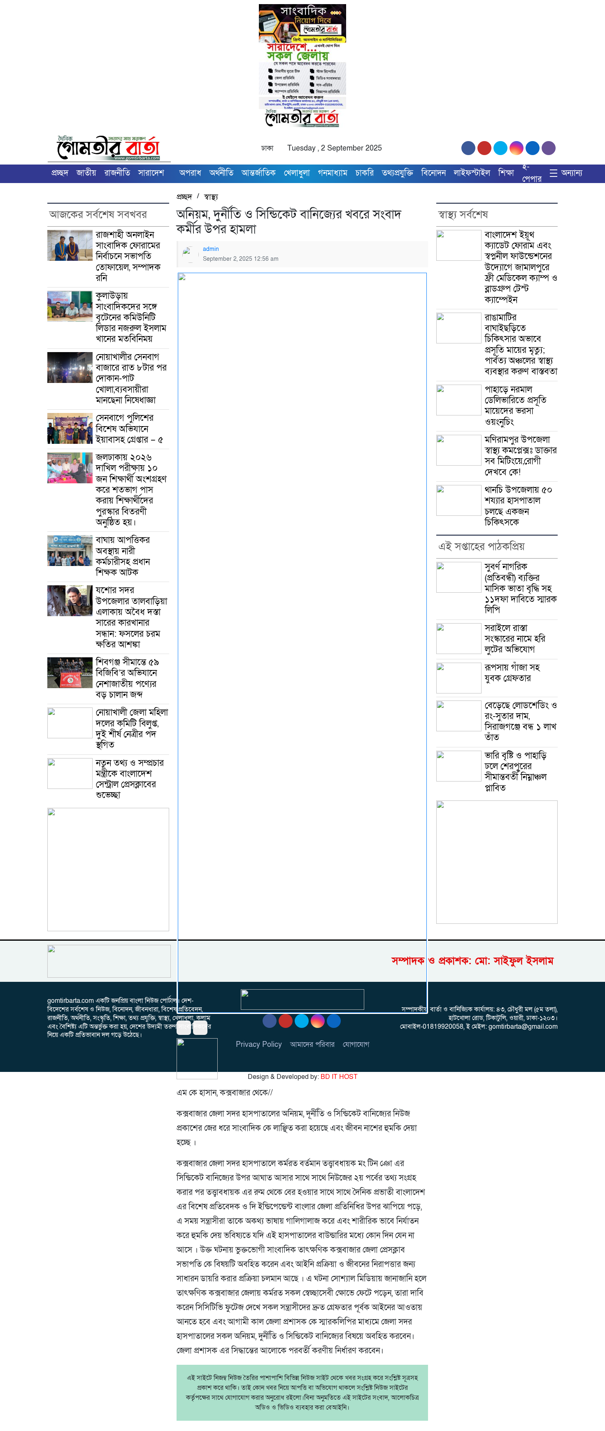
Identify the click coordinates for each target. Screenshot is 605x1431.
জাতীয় (86, 173)
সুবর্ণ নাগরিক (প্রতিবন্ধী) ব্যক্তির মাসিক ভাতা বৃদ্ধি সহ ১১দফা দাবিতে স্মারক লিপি (521, 588)
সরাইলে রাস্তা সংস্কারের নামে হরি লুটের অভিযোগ (515, 639)
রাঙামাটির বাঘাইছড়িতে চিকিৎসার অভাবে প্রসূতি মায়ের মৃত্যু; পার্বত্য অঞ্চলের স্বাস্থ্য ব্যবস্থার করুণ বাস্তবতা (521, 345)
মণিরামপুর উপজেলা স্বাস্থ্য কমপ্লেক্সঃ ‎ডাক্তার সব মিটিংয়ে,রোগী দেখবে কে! (521, 456)
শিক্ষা (506, 173)
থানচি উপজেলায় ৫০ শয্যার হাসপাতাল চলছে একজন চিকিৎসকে (518, 506)
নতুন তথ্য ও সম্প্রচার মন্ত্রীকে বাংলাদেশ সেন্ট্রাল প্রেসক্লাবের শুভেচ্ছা (130, 779)
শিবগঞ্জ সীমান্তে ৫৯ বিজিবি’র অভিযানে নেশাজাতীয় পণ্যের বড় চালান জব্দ (127, 678)
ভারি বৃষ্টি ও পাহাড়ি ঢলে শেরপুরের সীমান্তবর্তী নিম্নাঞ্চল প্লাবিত (516, 772)
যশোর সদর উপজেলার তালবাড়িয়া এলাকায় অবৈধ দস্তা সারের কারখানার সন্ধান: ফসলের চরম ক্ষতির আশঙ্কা (131, 617)
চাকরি (365, 173)
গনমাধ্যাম (332, 173)
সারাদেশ (151, 173)
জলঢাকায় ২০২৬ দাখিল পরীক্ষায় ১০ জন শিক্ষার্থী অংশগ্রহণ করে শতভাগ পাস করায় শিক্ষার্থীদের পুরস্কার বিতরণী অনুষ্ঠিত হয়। (131, 490)
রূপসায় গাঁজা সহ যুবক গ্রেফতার (512, 673)
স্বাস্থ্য (211, 197)
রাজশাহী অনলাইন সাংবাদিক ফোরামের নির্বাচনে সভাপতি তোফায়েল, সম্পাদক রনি (129, 256)
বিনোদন (433, 173)
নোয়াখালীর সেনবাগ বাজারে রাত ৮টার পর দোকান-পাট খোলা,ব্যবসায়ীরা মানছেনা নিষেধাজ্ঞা (131, 378)
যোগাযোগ (356, 1044)
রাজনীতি (117, 173)
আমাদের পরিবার (312, 1044)
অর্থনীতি (221, 173)
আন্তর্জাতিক (259, 173)
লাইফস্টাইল (472, 173)
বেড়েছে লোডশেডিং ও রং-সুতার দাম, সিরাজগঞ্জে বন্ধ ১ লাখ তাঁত (521, 722)
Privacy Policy (259, 1044)
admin (211, 249)
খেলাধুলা (297, 173)
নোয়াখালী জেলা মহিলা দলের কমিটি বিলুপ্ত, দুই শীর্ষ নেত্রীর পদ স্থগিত (132, 729)
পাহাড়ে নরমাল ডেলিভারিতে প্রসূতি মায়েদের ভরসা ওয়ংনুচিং (516, 406)
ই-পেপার (532, 173)
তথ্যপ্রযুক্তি (397, 173)
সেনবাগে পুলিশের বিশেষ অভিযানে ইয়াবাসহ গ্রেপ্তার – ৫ (129, 429)
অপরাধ (190, 173)
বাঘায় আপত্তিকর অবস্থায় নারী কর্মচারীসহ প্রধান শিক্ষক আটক (123, 556)
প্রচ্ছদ (59, 173)
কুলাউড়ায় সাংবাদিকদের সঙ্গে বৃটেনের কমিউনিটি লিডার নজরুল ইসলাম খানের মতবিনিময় (131, 317)
